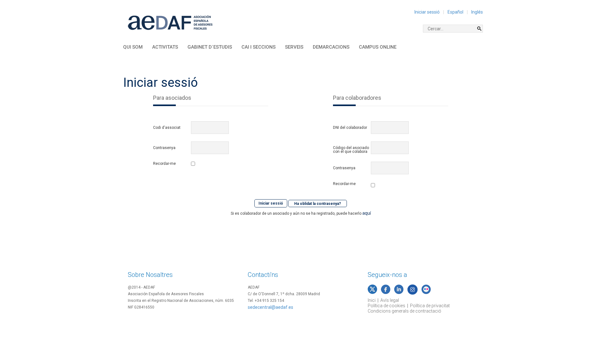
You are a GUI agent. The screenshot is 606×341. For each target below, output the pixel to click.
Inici (372, 300)
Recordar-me (164, 164)
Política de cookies (386, 305)
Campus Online (377, 47)
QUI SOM (133, 47)
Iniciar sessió (427, 12)
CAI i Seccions (258, 47)
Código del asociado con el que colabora (351, 149)
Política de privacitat (430, 305)
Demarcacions (331, 47)
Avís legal (389, 300)
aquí (366, 213)
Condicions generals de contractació (404, 311)
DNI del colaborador (350, 127)
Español (455, 12)
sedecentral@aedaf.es (270, 307)
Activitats (165, 47)
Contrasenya (164, 148)
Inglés (477, 12)
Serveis (294, 47)
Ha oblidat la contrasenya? (317, 203)
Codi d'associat (167, 127)
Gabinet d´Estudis (209, 47)
